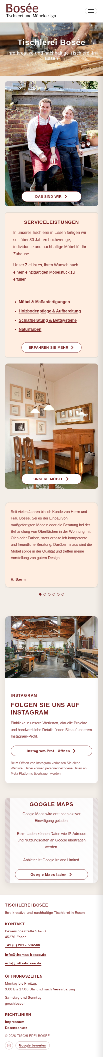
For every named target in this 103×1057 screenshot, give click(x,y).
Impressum (14, 1022)
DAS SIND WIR (48, 197)
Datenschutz (16, 1028)
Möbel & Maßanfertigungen (44, 302)
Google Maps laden (48, 874)
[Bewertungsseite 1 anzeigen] (40, 594)
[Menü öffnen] (91, 11)
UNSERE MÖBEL (49, 479)
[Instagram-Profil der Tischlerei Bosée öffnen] (51, 647)
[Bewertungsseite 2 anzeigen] (45, 594)
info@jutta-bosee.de (23, 963)
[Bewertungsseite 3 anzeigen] (49, 594)
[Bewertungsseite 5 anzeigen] (58, 594)
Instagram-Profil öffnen (48, 751)
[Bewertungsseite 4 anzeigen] (53, 594)
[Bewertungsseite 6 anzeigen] (63, 594)
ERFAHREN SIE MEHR (48, 347)
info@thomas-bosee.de (25, 955)
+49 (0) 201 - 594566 (22, 945)
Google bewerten (32, 1045)
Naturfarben (30, 329)
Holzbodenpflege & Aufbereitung (50, 311)
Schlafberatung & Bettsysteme (48, 320)
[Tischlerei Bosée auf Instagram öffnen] (9, 1045)
